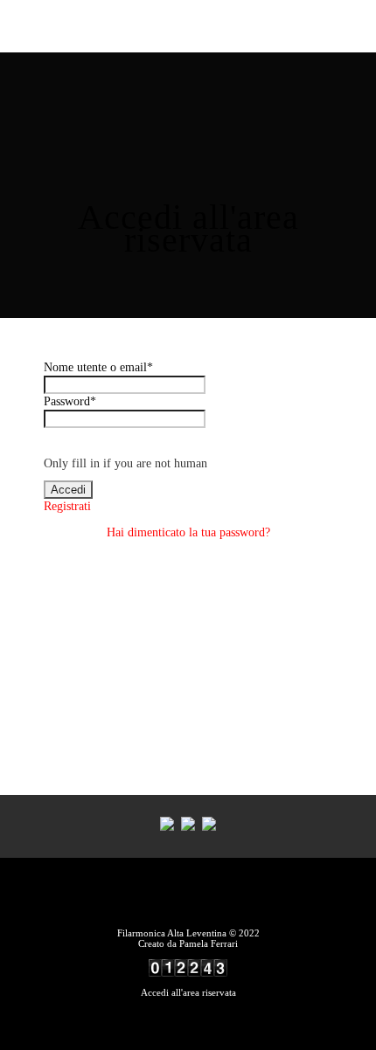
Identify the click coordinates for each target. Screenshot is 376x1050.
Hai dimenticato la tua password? (188, 532)
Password (70, 401)
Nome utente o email (98, 367)
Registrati (67, 506)
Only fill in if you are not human (125, 463)
